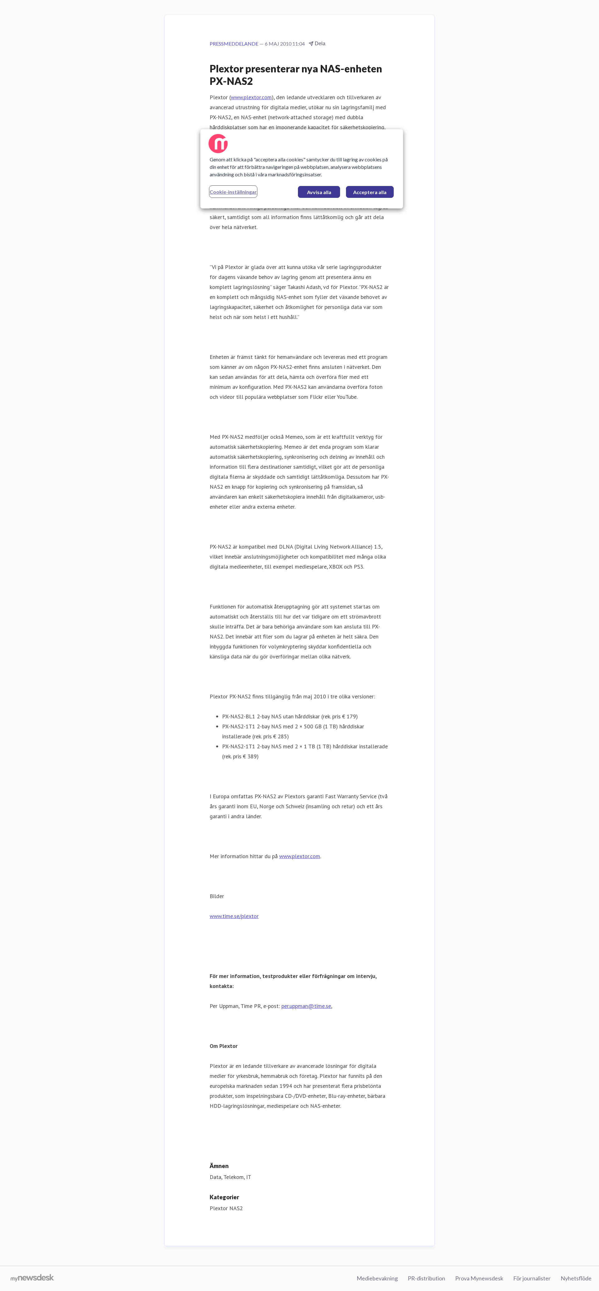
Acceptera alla (370, 192)
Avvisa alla (319, 192)
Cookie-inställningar (233, 192)
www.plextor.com (251, 97)
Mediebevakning (377, 1278)
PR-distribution (426, 1278)
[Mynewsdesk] (32, 1279)
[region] (301, 168)
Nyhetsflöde (576, 1278)
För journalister (532, 1278)
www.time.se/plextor (234, 916)
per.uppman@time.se (306, 1006)
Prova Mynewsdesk (479, 1278)
